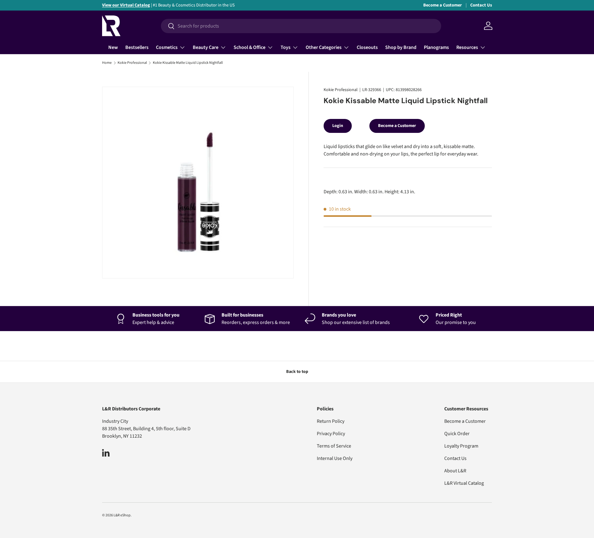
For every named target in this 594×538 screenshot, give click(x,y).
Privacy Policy (331, 433)
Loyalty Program (461, 446)
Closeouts (367, 47)
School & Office (249, 47)
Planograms (436, 47)
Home (107, 63)
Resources (467, 47)
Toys (286, 47)
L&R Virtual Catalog (464, 483)
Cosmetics (167, 47)
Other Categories (324, 47)
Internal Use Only (334, 458)
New (113, 47)
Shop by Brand (400, 47)
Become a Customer (442, 5)
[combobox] (301, 26)
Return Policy (330, 421)
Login (337, 126)
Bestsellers (136, 47)
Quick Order (457, 433)
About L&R (455, 470)
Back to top (297, 372)
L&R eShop (122, 515)
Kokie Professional (132, 63)
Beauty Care (205, 47)
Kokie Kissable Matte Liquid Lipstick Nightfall (188, 63)
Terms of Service (334, 446)
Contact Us (481, 5)
